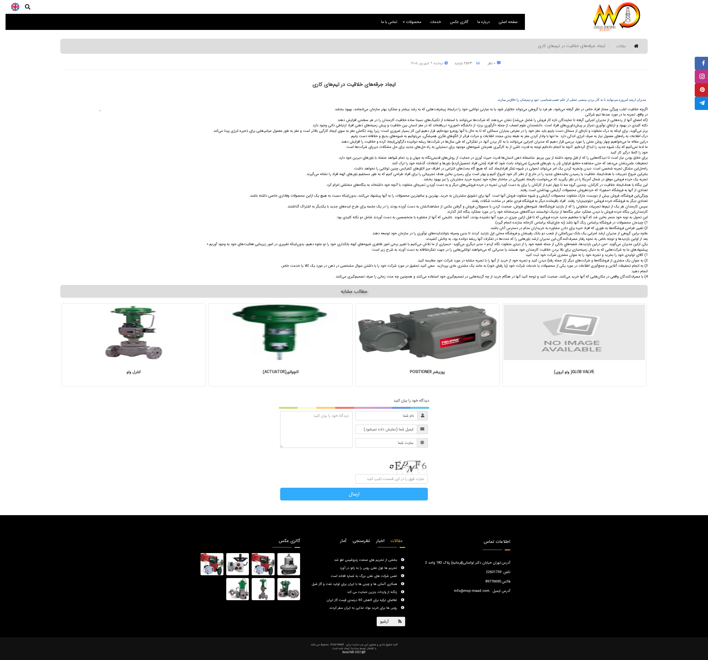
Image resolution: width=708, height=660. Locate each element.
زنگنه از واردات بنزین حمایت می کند (372, 587)
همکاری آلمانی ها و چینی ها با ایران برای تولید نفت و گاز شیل (355, 579)
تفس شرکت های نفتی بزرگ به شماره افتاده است (364, 571)
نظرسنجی (361, 541)
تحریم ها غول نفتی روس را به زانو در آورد (369, 563)
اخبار (380, 541)
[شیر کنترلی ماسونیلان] (212, 564)
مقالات (621, 46)
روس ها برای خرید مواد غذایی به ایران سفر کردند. (363, 603)
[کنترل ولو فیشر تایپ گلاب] (263, 589)
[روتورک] (237, 564)
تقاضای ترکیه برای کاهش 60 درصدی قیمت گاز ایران (362, 595)
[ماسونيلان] (263, 564)
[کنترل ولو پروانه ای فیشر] (288, 589)
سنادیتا (355, 648)
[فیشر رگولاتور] (288, 564)
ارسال (354, 494)
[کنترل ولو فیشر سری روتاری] (237, 589)
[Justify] (27, 6)
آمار (343, 541)
